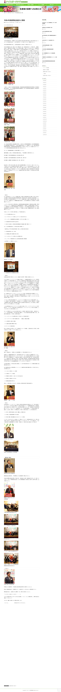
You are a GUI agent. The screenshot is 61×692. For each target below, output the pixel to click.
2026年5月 (44, 86)
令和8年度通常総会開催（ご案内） (47, 45)
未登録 (45, 73)
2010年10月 (45, 134)
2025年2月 (44, 101)
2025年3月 (44, 99)
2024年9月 (44, 105)
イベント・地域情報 (46, 67)
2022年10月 (45, 130)
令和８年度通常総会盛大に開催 (47, 31)
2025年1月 (44, 103)
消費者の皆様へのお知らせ (47, 71)
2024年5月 (44, 111)
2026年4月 (44, 88)
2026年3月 (44, 90)
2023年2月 (44, 128)
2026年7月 (44, 82)
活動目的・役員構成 (46, 69)
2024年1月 (44, 117)
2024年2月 (44, 115)
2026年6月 (44, 84)
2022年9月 (44, 132)
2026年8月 (44, 80)
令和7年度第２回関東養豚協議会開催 (47, 49)
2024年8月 (44, 107)
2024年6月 (44, 109)
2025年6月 (44, 97)
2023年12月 (45, 119)
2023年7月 (44, 126)
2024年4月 (44, 113)
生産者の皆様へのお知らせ (12, 685)
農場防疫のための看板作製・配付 (47, 27)
